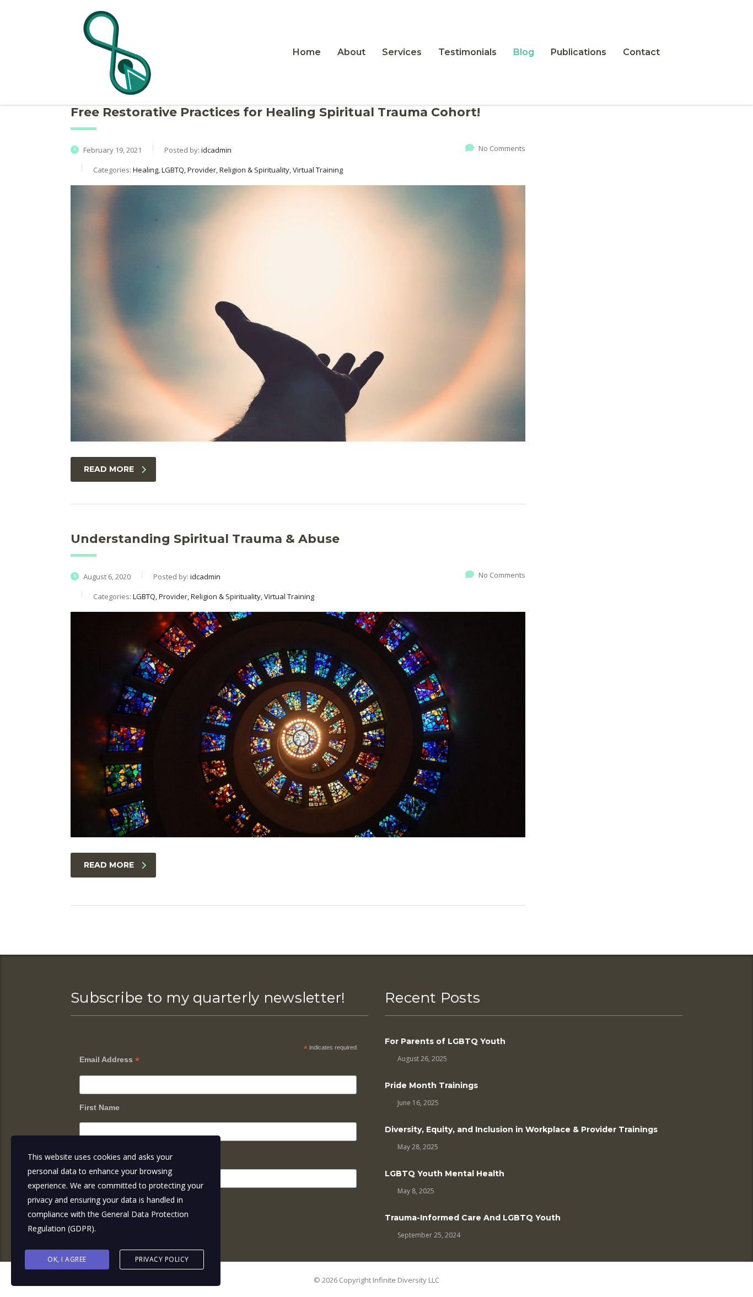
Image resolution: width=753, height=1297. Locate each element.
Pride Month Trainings (431, 1085)
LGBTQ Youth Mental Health (444, 1173)
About (351, 52)
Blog (523, 52)
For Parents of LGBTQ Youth (445, 1041)
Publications (578, 52)
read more (109, 469)
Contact (641, 52)
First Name (99, 1107)
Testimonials (467, 52)
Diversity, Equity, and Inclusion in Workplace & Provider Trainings (521, 1129)
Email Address (109, 1059)
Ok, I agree (67, 1259)
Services (402, 52)
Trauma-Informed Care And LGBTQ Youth (473, 1218)
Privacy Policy (162, 1259)
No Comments (501, 148)
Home (307, 52)
